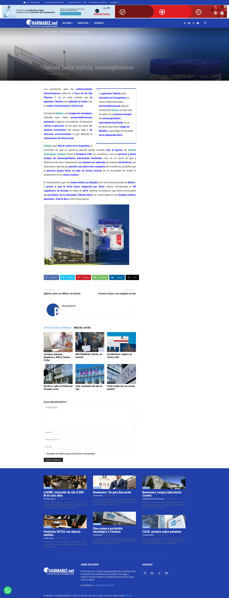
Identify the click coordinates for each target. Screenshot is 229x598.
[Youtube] (198, 23)
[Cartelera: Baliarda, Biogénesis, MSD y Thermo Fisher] (58, 342)
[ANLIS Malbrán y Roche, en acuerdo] (89, 342)
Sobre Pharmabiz (75, 2)
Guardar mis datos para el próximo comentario (71, 453)
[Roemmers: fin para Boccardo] (114, 482)
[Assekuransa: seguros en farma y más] (121, 342)
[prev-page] (45, 394)
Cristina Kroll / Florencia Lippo (153, 499)
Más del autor (82, 327)
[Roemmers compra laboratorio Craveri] (163, 482)
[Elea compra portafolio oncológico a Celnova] (114, 518)
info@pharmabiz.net (104, 585)
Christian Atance (50, 499)
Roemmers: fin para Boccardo (112, 492)
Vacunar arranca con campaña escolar (117, 293)
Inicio (46, 32)
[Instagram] (185, 23)
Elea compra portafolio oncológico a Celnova (107, 530)
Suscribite (99, 23)
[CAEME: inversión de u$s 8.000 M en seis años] (65, 482)
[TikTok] (193, 23)
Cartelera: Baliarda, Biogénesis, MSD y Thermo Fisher (57, 357)
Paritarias (47, 527)
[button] (205, 23)
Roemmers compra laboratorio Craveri (161, 493)
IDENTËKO (128, 595)
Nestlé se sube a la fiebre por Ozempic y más (58, 387)
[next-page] (49, 394)
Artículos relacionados (57, 327)
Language (113, 2)
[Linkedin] (189, 23)
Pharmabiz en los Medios (98, 2)
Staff (85, 2)
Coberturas (82, 23)
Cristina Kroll (97, 496)
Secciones (66, 23)
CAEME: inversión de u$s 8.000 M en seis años (64, 493)
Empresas (54, 32)
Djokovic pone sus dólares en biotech (62, 293)
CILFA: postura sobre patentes (161, 532)
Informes (146, 488)
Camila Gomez (49, 538)
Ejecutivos (97, 488)
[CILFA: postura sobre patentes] (163, 521)
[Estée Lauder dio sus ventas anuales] (121, 374)
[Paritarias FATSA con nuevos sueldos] (65, 521)
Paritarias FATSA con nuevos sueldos (62, 533)
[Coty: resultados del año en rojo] (89, 374)
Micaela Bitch (52, 74)
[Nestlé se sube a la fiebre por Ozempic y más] (58, 374)
